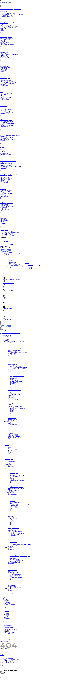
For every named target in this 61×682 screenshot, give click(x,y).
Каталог (7, 340)
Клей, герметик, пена (12, 389)
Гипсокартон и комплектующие (16, 359)
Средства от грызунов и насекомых (17, 533)
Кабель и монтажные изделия (16, 472)
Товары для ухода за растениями (16, 539)
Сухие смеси (12, 371)
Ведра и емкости (13, 518)
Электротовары (11, 466)
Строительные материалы (13, 356)
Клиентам (2, 652)
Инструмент (10, 423)
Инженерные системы (12, 494)
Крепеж (9, 447)
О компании (2, 651)
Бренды (2, 654)
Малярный (12, 428)
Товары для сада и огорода (13, 515)
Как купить (7, 601)
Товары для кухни (13, 555)
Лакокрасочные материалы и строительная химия (18, 343)
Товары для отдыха (11, 590)
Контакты (2, 655)
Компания (7, 614)
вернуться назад (3, 650)
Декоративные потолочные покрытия (17, 408)
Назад (7, 339)
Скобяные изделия (11, 461)
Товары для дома (11, 549)
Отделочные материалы (12, 405)
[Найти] (1, 6)
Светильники (12, 479)
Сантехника (12, 501)
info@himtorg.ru (4, 246)
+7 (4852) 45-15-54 (4, 230)
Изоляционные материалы (15, 366)
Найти (2, 672)
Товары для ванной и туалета (16, 574)
